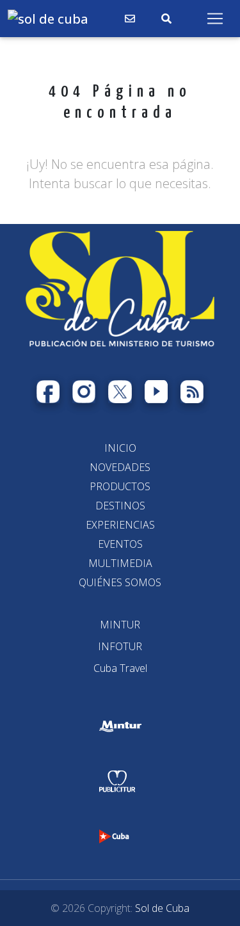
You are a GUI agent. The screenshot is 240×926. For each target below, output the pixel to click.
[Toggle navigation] (215, 18)
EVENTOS (120, 544)
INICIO (120, 448)
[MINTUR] (120, 624)
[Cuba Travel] (120, 668)
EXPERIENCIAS (120, 525)
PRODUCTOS (120, 486)
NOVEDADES (120, 467)
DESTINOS (120, 506)
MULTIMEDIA (120, 563)
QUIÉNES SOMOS (120, 582)
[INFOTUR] (120, 646)
